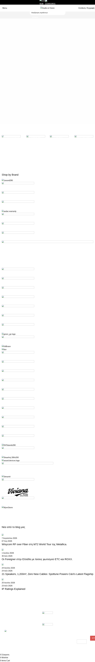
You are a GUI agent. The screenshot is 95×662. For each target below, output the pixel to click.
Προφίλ (4, 618)
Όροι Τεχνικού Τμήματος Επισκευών (28, 631)
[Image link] (47, 617)
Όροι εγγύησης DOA (28, 618)
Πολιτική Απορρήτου (65, 625)
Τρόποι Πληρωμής (65, 633)
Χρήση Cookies (63, 641)
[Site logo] (47, 8)
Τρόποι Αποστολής (65, 629)
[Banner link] (11, 146)
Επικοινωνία (6, 625)
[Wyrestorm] (47, 344)
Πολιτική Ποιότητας (65, 622)
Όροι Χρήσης (63, 637)
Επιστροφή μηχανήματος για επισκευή (27, 624)
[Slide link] (47, 70)
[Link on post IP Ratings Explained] (47, 563)
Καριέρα (5, 622)
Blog (59, 618)
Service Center (26, 636)
